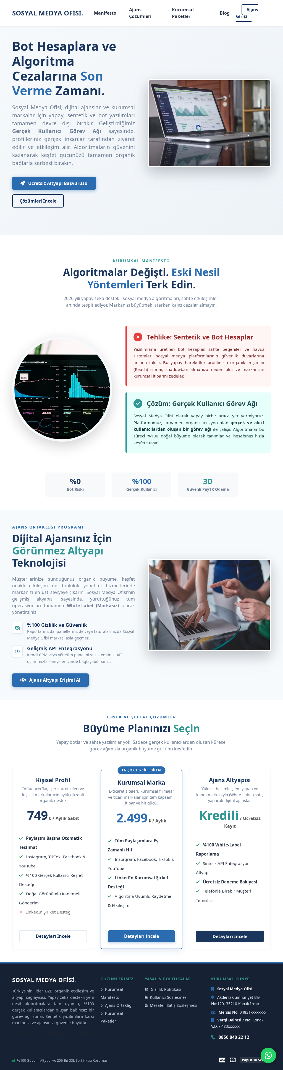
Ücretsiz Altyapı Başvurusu (57, 183)
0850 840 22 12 (233, 1037)
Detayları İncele (53, 936)
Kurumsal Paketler (183, 13)
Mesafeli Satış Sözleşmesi (173, 1005)
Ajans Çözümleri (140, 13)
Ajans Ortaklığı (118, 1005)
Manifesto (105, 13)
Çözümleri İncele (38, 201)
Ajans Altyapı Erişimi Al (54, 680)
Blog (225, 13)
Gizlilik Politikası (165, 989)
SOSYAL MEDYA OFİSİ (47, 12)
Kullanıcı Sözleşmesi (168, 997)
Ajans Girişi (247, 13)
